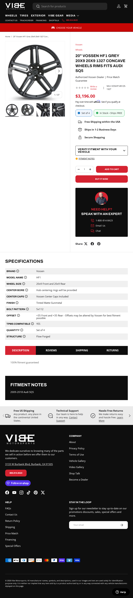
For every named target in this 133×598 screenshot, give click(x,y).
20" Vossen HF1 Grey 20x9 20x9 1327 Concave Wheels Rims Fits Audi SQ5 (31, 36)
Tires (24, 15)
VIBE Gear (56, 15)
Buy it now (101, 178)
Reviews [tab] (51, 350)
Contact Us (11, 20)
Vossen (78, 44)
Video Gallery (76, 467)
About (72, 442)
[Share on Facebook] (92, 243)
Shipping (10, 527)
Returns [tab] (113, 350)
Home (7, 36)
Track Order (26, 20)
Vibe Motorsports (19, 580)
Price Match (11, 533)
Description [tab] (20, 350)
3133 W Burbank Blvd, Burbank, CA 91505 (29, 464)
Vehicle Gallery (77, 460)
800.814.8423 (16, 472)
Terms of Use (76, 454)
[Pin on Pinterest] (99, 243)
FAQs (8, 508)
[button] (125, 6)
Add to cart (112, 169)
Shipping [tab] (82, 350)
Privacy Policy (77, 448)
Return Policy (12, 520)
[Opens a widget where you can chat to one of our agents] (121, 592)
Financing (41, 20)
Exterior (38, 15)
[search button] (36, 6)
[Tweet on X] (86, 243)
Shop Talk (54, 20)
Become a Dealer (78, 479)
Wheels (11, 15)
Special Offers (13, 545)
